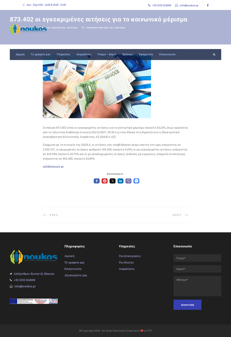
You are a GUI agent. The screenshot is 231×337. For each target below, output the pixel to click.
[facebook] (208, 5)
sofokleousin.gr (53, 166)
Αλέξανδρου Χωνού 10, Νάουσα (34, 273)
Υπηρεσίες (63, 54)
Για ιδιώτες (126, 262)
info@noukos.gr (189, 5)
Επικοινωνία (167, 54)
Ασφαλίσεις (83, 54)
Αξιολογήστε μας (75, 275)
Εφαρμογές (146, 54)
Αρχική (20, 54)
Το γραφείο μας (41, 54)
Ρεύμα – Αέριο (107, 54)
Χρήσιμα (127, 54)
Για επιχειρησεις (130, 256)
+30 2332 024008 (161, 5)
